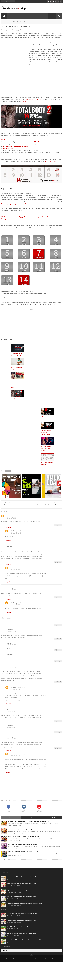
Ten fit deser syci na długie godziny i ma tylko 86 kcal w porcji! (22, 883)
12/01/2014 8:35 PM (11, 589)
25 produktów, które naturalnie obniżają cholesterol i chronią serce (23, 890)
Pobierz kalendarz (50, 161)
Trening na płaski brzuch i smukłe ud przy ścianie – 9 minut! (23, 851)
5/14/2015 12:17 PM (16, 755)
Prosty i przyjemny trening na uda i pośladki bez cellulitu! (22, 844)
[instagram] (51, 1)
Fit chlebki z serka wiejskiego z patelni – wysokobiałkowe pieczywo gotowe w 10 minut (30, 821)
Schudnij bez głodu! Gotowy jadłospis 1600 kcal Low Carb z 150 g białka (24, 903)
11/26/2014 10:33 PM (16, 532)
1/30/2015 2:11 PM (11, 667)
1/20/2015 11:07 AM (11, 656)
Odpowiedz (58, 525)
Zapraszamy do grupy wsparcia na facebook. (13, 204)
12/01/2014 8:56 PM (16, 604)
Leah (8, 618)
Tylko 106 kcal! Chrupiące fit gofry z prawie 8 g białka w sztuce (23, 829)
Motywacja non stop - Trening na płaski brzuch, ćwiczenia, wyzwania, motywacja (33, 959)
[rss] (61, 1)
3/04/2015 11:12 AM (11, 711)
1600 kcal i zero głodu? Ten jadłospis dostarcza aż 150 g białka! (22, 877)
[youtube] (56, 1)
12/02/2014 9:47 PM (11, 620)
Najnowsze (31, 817)
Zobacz (27, 228)
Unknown (10, 516)
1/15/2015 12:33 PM (11, 644)
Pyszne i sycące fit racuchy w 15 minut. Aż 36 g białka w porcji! (23, 836)
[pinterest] (58, 1)
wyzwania (8, 21)
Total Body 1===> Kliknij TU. (33, 99)
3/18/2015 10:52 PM (11, 727)
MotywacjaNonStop (17, 531)
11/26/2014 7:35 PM (11, 517)
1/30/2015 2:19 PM (15, 689)
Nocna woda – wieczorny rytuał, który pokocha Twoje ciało (21, 896)
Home (3, 21)
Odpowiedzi (9, 527)
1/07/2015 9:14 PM (11, 631)
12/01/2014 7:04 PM (11, 548)
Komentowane (51, 817)
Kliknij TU (25, 101)
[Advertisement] (15, 78)
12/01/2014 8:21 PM (16, 569)
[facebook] (48, 1)
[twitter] (53, 1)
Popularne (11, 817)
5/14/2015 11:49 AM (11, 738)
